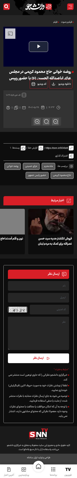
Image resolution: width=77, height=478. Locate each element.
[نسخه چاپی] (8, 107)
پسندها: (16, 148)
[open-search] (6, 6)
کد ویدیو (41, 84)
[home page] (38, 466)
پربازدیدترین (23, 475)
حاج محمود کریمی (62, 175)
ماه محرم (48, 166)
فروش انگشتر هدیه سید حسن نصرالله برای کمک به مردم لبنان (55, 241)
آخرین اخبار (9, 475)
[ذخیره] (16, 107)
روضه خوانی (12, 166)
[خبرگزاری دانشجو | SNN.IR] (38, 6)
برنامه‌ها (53, 475)
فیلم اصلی (57, 95)
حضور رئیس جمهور (37, 175)
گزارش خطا (32, 148)
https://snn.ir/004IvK (57, 148)
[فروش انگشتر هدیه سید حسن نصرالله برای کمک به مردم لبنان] (51, 221)
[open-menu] (70, 6)
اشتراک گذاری (61, 156)
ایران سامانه (32, 458)
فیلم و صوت (66, 22)
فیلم (55, 22)
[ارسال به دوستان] (24, 107)
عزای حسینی (31, 166)
